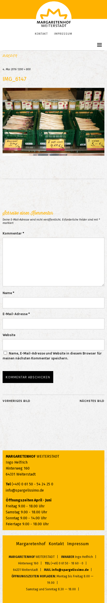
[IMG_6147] (53, 154)
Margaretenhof (30, 543)
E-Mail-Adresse (16, 314)
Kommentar (13, 233)
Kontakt (41, 34)
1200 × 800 (24, 69)
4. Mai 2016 (10, 69)
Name (8, 293)
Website (9, 335)
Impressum (63, 34)
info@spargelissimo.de (25, 490)
